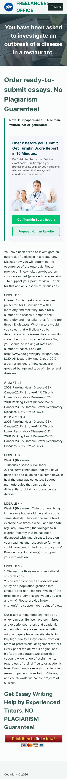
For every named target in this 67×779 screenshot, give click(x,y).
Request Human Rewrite (36, 231)
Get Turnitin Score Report (36, 219)
